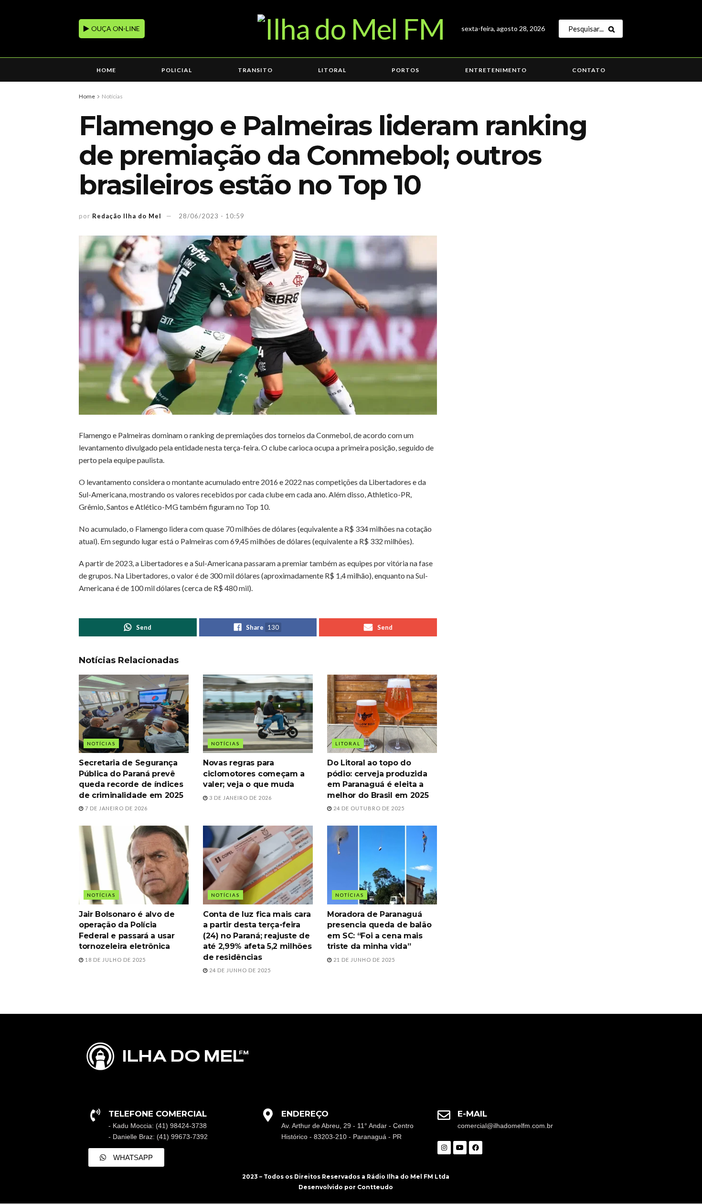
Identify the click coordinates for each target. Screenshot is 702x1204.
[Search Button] (613, 28)
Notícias (112, 96)
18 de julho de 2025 (115, 960)
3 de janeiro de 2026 (240, 798)
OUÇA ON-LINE (115, 28)
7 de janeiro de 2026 (116, 808)
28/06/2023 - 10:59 (212, 216)
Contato (589, 70)
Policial (176, 70)
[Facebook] (475, 1147)
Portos (405, 70)
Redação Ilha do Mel (126, 216)
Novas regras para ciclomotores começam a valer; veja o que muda (254, 773)
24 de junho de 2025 (239, 970)
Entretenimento (496, 70)
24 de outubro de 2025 (368, 808)
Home (106, 70)
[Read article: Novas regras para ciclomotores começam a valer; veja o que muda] (258, 714)
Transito (255, 70)
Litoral (332, 70)
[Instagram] (444, 1147)
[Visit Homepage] (350, 28)
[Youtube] (460, 1147)
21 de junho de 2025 (363, 960)
